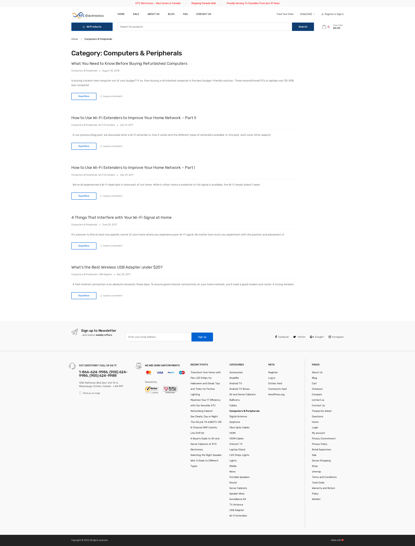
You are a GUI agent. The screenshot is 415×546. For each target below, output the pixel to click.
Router (233, 482)
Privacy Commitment (324, 438)
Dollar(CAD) (306, 14)
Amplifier (234, 377)
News (232, 471)
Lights (233, 460)
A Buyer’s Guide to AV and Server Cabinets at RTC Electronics (204, 444)
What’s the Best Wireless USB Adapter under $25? (117, 267)
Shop (315, 466)
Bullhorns (234, 400)
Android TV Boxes (239, 388)
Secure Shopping (321, 460)
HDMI (232, 433)
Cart (314, 383)
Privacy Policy (319, 444)
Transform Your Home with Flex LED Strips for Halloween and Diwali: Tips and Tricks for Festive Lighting (205, 383)
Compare (317, 394)
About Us (154, 14)
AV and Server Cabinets (242, 394)
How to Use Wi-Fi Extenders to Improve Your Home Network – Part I (133, 167)
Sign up (202, 336)
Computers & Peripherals (84, 70)
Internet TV (236, 444)
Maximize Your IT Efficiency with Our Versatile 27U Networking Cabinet (205, 405)
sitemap (316, 471)
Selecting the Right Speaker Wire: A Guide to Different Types (206, 461)
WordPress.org (276, 394)
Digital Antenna (238, 416)
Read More (83, 96)
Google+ (319, 336)
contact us (318, 400)
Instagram (338, 336)
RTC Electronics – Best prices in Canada (157, 3)
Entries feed (275, 383)
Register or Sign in (334, 14)
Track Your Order (285, 14)
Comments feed (277, 388)
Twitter (301, 336)
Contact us (203, 14)
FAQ (185, 14)
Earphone (234, 422)
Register (273, 372)
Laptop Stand (237, 449)
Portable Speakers (239, 477)
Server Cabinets (238, 488)
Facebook (283, 336)
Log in (271, 377)
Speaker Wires (237, 493)
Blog (171, 14)
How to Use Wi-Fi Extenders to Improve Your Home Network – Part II (133, 117)
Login (315, 427)
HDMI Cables (236, 438)
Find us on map (91, 393)
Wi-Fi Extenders (107, 125)
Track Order (318, 482)
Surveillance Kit (237, 499)
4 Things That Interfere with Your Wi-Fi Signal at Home (121, 217)
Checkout (317, 388)
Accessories (236, 372)
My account (318, 433)
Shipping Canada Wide (203, 3)
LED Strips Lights (239, 455)
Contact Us (318, 405)
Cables (233, 405)
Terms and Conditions (324, 477)
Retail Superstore (321, 449)
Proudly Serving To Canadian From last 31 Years (253, 3)
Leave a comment (112, 96)
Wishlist (316, 499)
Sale (136, 14)
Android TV (235, 383)
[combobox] (205, 27)
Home (121, 14)
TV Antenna (236, 504)
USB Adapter (105, 274)
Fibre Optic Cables (239, 427)
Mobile (233, 466)
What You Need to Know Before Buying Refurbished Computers (129, 63)
